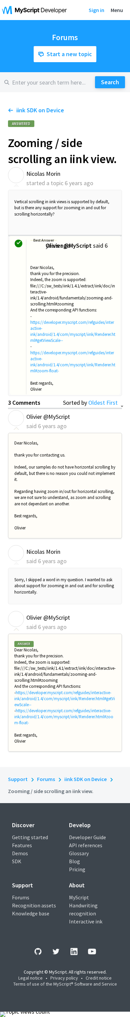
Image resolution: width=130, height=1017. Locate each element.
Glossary (79, 853)
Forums (46, 779)
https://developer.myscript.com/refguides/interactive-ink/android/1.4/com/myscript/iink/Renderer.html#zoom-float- (72, 362)
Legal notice (30, 978)
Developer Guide (87, 837)
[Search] (110, 82)
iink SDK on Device (40, 110)
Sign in (96, 10)
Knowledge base (30, 913)
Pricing (77, 869)
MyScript (79, 897)
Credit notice (99, 978)
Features (22, 845)
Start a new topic (69, 54)
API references (85, 845)
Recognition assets (34, 905)
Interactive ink (85, 921)
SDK (16, 861)
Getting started (30, 837)
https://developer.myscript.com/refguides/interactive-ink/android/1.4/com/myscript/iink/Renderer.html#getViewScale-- (72, 332)
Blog (74, 861)
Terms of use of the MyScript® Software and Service (65, 984)
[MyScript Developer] (36, 10)
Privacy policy (64, 978)
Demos (20, 853)
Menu (117, 10)
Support (18, 779)
